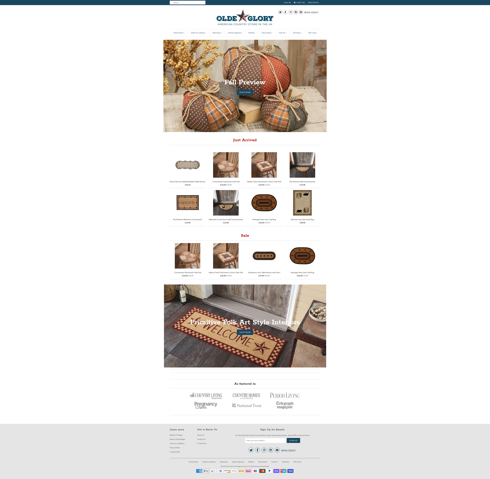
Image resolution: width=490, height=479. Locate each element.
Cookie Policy (175, 452)
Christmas (297, 33)
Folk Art (282, 33)
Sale (245, 235)
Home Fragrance (234, 33)
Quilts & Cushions (198, 33)
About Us (200, 435)
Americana (216, 33)
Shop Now (245, 88)
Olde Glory (230, 466)
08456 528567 (311, 12)
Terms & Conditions (177, 443)
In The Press (201, 443)
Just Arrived (245, 140)
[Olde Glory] (245, 17)
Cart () (300, 2)
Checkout (313, 2)
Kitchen (252, 33)
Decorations (267, 33)
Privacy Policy (175, 448)
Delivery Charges (176, 435)
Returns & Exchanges (177, 439)
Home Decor (179, 33)
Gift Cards (312, 33)
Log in (287, 2)
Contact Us (201, 439)
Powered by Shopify (262, 466)
